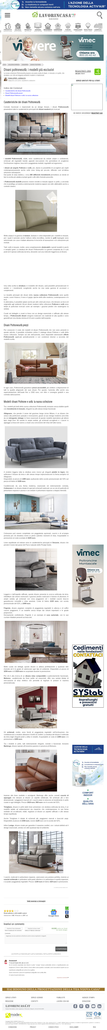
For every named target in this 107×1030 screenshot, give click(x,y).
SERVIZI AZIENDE (37, 997)
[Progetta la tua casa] (53, 990)
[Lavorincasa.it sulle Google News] (53, 913)
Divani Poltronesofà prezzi (14, 93)
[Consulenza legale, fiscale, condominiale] (78, 27)
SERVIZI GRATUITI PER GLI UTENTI (88, 81)
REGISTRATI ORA (83, 71)
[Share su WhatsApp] (67, 909)
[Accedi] (97, 74)
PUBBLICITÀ (61, 997)
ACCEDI (54, 928)
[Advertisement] (36, 270)
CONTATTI (34, 1001)
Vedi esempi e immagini (36, 901)
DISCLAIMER (74, 1027)
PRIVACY (33, 1027)
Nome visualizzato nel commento (13, 930)
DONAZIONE (86, 1001)
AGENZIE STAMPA (88, 997)
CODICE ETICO (53, 1027)
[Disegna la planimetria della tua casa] (37, 27)
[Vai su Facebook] (67, 913)
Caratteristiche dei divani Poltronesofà (17, 91)
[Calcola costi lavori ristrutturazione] (17, 27)
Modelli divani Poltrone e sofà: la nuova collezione (21, 95)
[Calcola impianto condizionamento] (57, 27)
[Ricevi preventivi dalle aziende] (7, 27)
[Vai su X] (67, 917)
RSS (94, 1027)
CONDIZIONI (12, 1027)
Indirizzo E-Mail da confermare (32, 930)
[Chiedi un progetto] (27, 27)
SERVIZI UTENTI (10, 997)
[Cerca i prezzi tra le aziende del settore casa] (88, 27)
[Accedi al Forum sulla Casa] (68, 27)
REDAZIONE (9, 1001)
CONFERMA (61, 949)
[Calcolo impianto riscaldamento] (47, 27)
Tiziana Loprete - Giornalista (17, 78)
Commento (7, 933)
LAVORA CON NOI (63, 1001)
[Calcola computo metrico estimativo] (98, 27)
